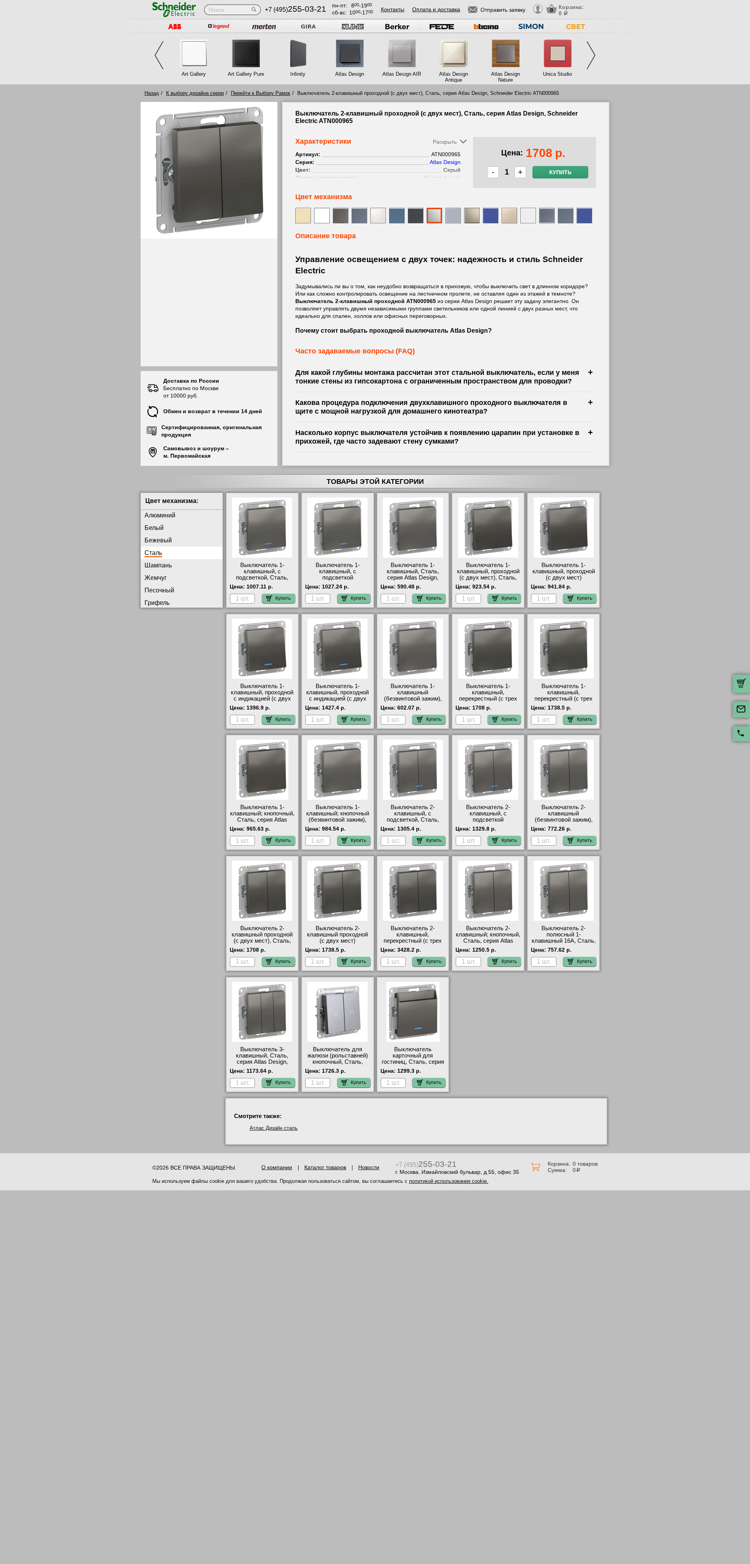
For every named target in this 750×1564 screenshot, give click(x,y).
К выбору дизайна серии (195, 93)
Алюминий (160, 515)
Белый (154, 527)
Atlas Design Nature (505, 77)
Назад (152, 93)
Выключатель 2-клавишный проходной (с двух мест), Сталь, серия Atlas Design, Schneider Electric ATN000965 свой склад (262, 944)
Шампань (158, 565)
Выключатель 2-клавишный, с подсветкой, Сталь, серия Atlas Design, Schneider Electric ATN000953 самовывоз (412, 823)
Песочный (159, 590)
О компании (276, 1167)
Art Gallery (194, 74)
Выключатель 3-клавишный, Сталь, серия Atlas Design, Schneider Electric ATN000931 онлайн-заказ (262, 1065)
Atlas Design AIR (401, 74)
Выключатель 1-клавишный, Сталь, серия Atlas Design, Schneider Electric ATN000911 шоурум (413, 577)
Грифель (157, 602)
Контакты (392, 9)
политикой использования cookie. (448, 1181)
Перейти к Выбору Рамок (260, 93)
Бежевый (158, 540)
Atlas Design (349, 74)
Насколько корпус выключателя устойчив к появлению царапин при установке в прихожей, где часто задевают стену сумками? (437, 436)
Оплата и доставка (436, 9)
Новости (368, 1167)
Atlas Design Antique (453, 77)
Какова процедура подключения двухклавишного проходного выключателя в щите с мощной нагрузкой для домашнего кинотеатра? (431, 406)
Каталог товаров (325, 1167)
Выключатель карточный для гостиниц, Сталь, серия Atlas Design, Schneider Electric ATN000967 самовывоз (413, 1065)
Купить (560, 172)
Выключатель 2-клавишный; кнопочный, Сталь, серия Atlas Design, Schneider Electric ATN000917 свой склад (488, 944)
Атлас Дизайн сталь (274, 1128)
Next (591, 55)
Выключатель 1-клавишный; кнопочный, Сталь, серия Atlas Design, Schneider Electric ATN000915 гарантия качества (262, 823)
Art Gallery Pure (246, 74)
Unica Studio (557, 74)
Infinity (297, 74)
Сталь (153, 552)
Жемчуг (156, 577)
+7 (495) (295, 9)
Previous (159, 55)
